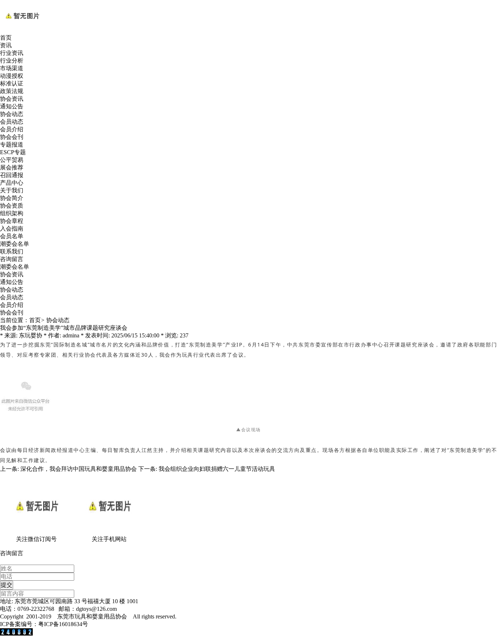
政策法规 (11, 91)
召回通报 (11, 175)
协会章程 (11, 221)
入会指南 (11, 228)
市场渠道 (11, 68)
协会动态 (11, 114)
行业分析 (11, 60)
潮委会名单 (14, 244)
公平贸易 (11, 160)
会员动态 (11, 122)
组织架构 (11, 213)
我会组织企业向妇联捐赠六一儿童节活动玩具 (217, 469)
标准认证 (11, 83)
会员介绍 (11, 129)
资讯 (6, 45)
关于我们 (11, 190)
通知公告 (11, 106)
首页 (6, 38)
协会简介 (11, 198)
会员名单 (11, 236)
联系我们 (11, 251)
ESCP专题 (13, 152)
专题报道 (11, 144)
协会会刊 (11, 137)
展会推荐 (11, 167)
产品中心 (11, 183)
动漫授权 (11, 76)
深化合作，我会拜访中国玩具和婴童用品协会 (78, 469)
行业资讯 (11, 53)
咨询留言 (11, 259)
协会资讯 (11, 99)
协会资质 (11, 206)
